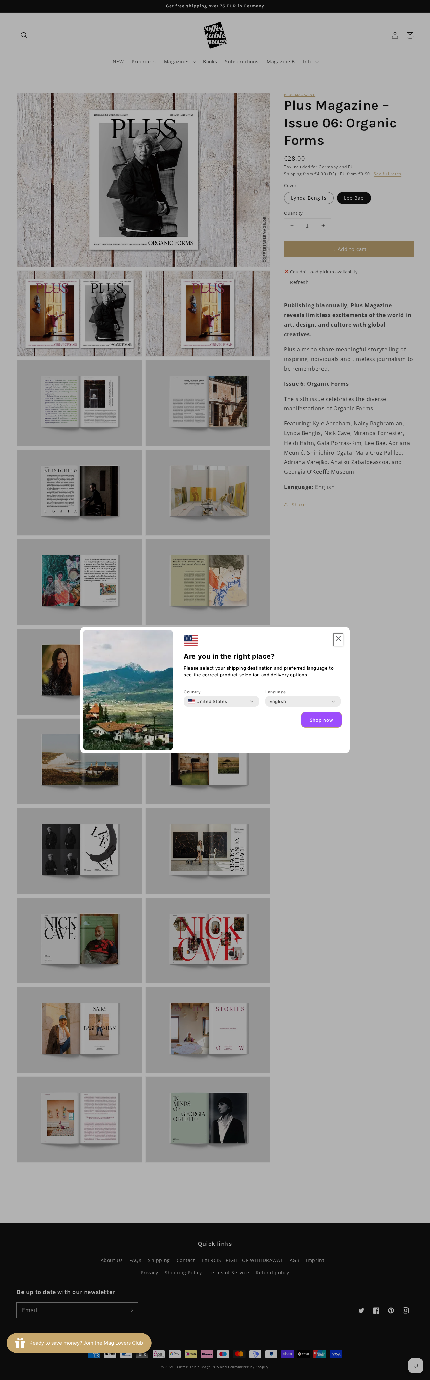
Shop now (321, 720)
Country (192, 691)
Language (275, 691)
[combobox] (207, 701)
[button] (338, 640)
